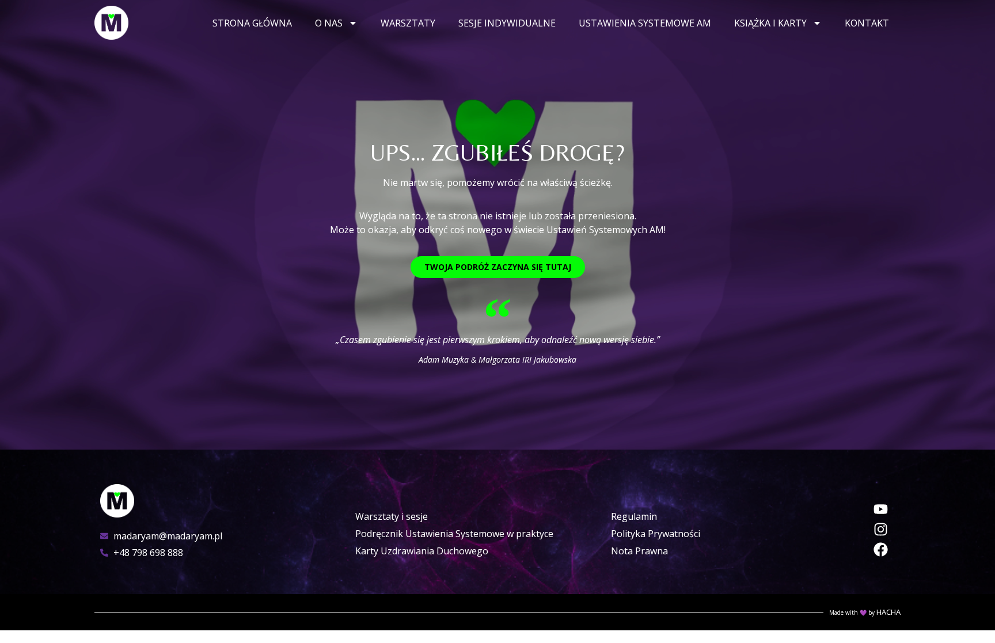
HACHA (888, 612)
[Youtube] (881, 509)
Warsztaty (408, 23)
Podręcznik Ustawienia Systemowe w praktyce (454, 533)
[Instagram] (881, 529)
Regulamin (634, 516)
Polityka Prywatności (655, 533)
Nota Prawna (639, 551)
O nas (329, 23)
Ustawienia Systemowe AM (645, 23)
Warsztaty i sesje (391, 516)
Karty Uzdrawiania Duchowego (421, 551)
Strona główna (252, 23)
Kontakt (867, 23)
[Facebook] (881, 549)
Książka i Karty (770, 23)
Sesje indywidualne (507, 23)
